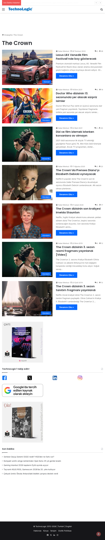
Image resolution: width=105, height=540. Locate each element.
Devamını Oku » (66, 76)
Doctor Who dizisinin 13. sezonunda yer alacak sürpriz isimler (76, 97)
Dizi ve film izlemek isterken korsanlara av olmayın (75, 133)
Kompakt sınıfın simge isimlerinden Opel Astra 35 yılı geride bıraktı (32, 461)
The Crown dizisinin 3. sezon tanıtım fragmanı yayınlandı (76, 288)
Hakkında (37, 531)
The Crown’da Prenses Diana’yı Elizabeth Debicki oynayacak (77, 172)
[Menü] (3, 10)
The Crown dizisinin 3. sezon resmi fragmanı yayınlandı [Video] (75, 251)
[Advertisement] (52, 22)
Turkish (61, 526)
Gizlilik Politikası (65, 531)
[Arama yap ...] (101, 10)
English (69, 526)
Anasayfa (8, 35)
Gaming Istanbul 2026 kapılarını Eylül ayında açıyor (43, 3)
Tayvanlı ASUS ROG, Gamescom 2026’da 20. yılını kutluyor (29, 469)
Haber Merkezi (63, 51)
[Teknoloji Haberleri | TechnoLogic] (21, 9)
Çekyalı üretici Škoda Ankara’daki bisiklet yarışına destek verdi (31, 474)
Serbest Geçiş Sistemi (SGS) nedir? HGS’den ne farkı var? (29, 457)
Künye (46, 531)
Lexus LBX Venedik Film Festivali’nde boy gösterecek (76, 57)
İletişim (53, 531)
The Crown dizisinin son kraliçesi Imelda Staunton (78, 210)
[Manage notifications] (98, 534)
